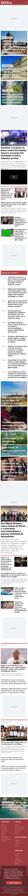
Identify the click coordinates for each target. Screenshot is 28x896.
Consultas (17, 865)
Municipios (4, 831)
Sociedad (4, 829)
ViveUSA (17, 857)
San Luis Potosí (19, 829)
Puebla (17, 833)
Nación (3, 835)
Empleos (17, 842)
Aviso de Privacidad (15, 878)
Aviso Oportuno (19, 861)
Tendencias (5, 837)
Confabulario (18, 859)
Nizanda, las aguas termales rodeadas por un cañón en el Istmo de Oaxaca (12, 98)
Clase (16, 855)
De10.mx (17, 863)
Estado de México (20, 827)
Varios (16, 846)
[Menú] (26, 2)
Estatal (4, 824)
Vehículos (17, 844)
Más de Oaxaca (7, 37)
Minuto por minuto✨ (10, 273)
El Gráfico (17, 853)
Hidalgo (17, 824)
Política (4, 833)
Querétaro (17, 831)
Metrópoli (4, 827)
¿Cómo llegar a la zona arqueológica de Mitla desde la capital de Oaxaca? (14, 73)
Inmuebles (18, 840)
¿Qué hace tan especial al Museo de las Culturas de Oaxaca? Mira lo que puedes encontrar (14, 47)
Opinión (4, 841)
